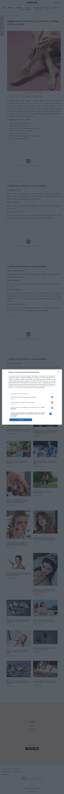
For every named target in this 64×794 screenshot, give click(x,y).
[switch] (51, 397)
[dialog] (32, 397)
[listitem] (32, 393)
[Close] (59, 372)
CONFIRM (21, 419)
